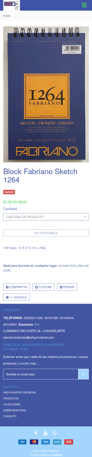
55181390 (51, 318)
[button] (46, 216)
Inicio (6, 15)
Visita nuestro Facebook (19, 392)
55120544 (67, 318)
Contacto (9, 416)
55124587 (10, 324)
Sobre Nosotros (14, 410)
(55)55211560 (33, 318)
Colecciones (11, 404)
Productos (10, 398)
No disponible (46, 233)
